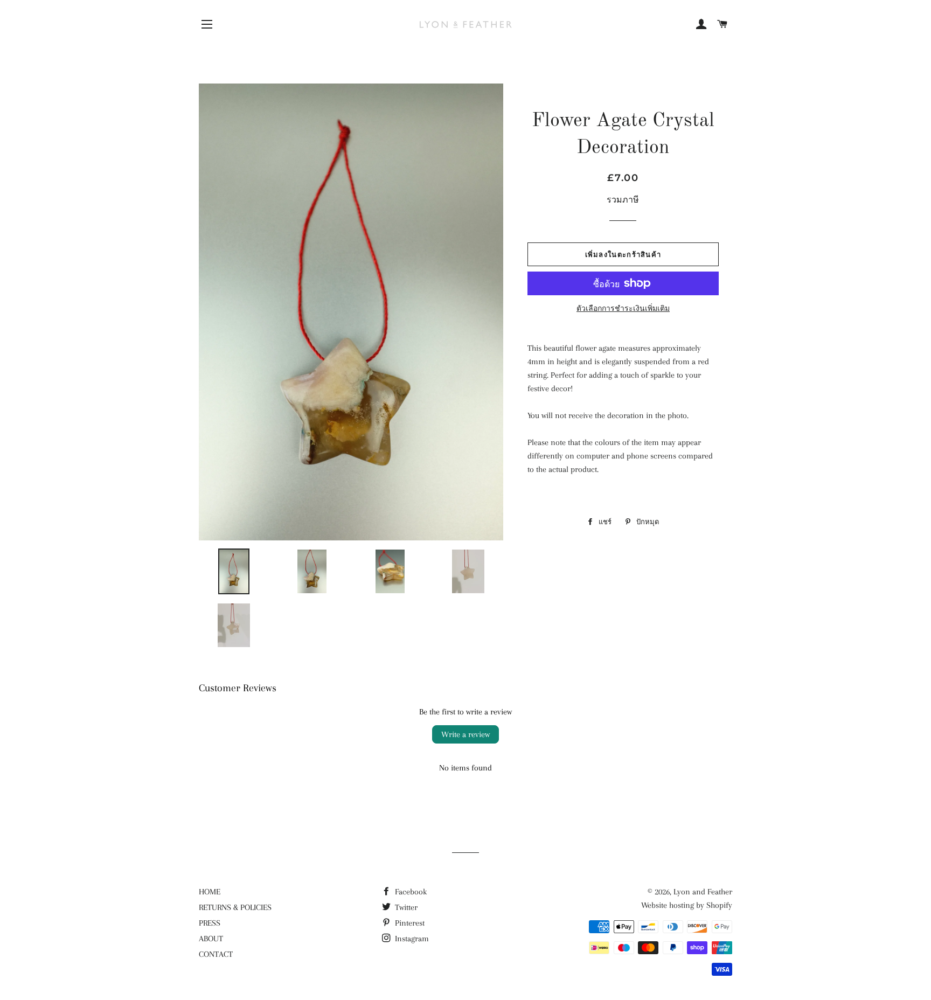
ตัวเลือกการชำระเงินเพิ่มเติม (623, 308)
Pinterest (409, 923)
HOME (209, 892)
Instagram (411, 938)
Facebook (410, 892)
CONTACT (216, 954)
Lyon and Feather (702, 892)
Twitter (405, 907)
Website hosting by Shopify (686, 905)
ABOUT (211, 938)
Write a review (465, 734)
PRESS (209, 923)
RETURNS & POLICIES (235, 907)
